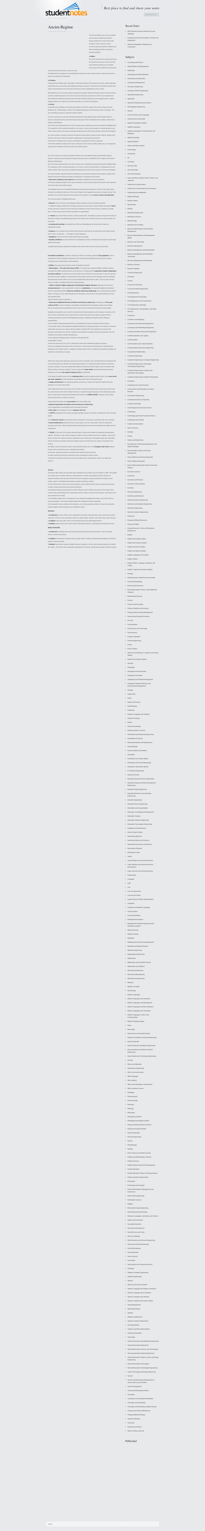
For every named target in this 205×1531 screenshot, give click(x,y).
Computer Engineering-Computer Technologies (143, 377)
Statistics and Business (135, 1317)
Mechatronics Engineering (136, 978)
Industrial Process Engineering (137, 804)
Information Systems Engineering (138, 820)
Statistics (130, 1313)
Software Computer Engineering (138, 1272)
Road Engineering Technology (137, 1212)
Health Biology (132, 706)
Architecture (131, 154)
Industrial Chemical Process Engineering (141, 779)
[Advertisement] (68, 51)
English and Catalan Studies (137, 539)
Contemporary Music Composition (138, 400)
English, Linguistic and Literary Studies (140, 569)
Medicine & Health (133, 986)
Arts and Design (133, 170)
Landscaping (132, 875)
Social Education (133, 1252)
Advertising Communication (136, 78)
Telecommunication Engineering (138, 1345)
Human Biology (132, 746)
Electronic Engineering (135, 508)
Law (129, 887)
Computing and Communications (138, 385)
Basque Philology (133, 196)
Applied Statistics (133, 141)
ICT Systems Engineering (136, 771)
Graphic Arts (131, 694)
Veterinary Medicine (134, 1419)
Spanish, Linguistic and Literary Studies (140, 1301)
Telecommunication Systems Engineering (141, 1353)
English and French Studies (136, 547)
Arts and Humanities (134, 174)
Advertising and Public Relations (138, 74)
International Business (135, 836)
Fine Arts (130, 620)
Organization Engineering (136, 1068)
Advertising (131, 70)
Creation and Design (134, 404)
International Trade (134, 852)
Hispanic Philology (134, 718)
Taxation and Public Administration (139, 1329)
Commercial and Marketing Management (141, 327)
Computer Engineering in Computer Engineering (143, 360)
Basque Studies (133, 200)
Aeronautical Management (136, 82)
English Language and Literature (138, 555)
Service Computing (134, 1236)
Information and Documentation (138, 808)
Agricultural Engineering (135, 95)
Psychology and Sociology (136, 1185)
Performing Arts (132, 1096)
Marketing (131, 938)
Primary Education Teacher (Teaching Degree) (142, 1173)
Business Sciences (134, 264)
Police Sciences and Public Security (139, 1153)
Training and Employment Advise (138, 1390)
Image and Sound (133, 775)
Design (130, 436)
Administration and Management (138, 66)
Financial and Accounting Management (140, 612)
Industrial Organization (135, 800)
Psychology (131, 1181)
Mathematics (132, 958)
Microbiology (132, 990)
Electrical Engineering (135, 492)
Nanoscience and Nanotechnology (139, 1033)
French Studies (132, 649)
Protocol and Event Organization (138, 1177)
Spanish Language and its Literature (139, 1293)
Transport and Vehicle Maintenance (139, 1411)
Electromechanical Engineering (138, 500)
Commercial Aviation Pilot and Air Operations (142, 332)
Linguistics (131, 903)
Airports (130, 111)
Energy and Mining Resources (137, 520)
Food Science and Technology (137, 628)
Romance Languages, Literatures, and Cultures (143, 1216)
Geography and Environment (137, 671)
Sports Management (134, 1305)
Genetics (130, 663)
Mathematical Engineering (136, 954)
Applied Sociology (133, 137)
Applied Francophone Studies (137, 123)
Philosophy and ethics (135, 1117)
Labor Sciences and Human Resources (140, 871)
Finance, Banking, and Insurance (138, 608)
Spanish (130, 1280)
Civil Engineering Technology (137, 297)
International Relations (135, 848)
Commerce (131, 315)
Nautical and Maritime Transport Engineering (142, 1037)
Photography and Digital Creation (138, 1121)
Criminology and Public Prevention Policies (141, 416)
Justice (130, 856)
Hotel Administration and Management (140, 742)
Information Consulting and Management (141, 812)
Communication (133, 340)
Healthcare (131, 710)
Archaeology (132, 150)
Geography (131, 667)
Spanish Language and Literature (138, 1297)
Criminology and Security (136, 420)
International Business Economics (138, 840)
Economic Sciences (134, 472)
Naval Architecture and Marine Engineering (141, 1045)
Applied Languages (134, 127)
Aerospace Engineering (135, 86)
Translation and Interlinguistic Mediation (140, 1398)
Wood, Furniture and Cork (136, 1431)
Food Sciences (132, 632)
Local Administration (134, 915)
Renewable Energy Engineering (138, 1208)
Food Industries (132, 624)
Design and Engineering (135, 440)
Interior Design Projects (135, 832)
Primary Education (133, 1169)
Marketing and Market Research (138, 946)
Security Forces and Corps (136, 1232)
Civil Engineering (133, 293)
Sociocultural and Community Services (140, 1264)
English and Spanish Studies (137, 551)
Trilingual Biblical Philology (136, 1415)
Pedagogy (131, 1092)
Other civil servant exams (136, 1072)
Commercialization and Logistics (138, 336)
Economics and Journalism (136, 484)
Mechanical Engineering (135, 970)
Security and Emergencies (136, 1228)
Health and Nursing (134, 702)
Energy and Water (133, 524)
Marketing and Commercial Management (141, 942)
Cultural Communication (135, 424)
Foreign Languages (134, 636)
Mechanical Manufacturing (136, 974)
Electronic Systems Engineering (138, 512)
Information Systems (134, 816)
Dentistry (130, 432)
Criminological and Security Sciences (140, 408)
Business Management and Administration (141, 250)
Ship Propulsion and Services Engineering (141, 1240)
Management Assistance (135, 919)
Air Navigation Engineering (136, 107)
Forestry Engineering (134, 641)
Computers (131, 381)
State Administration (134, 1309)
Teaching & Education (135, 1333)
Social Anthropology (134, 1248)
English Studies (133, 559)
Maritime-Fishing (133, 934)
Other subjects (132, 1080)
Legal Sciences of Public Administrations (141, 899)
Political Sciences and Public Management (141, 1165)
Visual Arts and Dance (135, 1427)
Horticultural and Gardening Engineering (141, 734)
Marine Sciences (133, 930)
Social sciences (133, 1256)
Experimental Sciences (135, 596)
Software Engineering (135, 1276)
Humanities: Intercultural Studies (138, 767)
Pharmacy (131, 1104)
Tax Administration (133, 1325)
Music (129, 1025)
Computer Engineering (135, 356)
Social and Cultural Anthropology (138, 1244)
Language (131, 879)
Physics (130, 1141)
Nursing (130, 1060)
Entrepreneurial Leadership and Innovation (141, 577)
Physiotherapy (132, 1145)
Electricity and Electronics (136, 496)
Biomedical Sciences (134, 217)
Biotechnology (132, 221)
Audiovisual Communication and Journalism (142, 188)
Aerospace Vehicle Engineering (138, 91)
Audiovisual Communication (137, 184)
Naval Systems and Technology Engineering (142, 1056)
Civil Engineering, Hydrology (137, 305)
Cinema (130, 281)
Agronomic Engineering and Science (139, 103)
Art (128, 158)
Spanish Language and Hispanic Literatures (142, 1289)
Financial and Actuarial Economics (139, 616)
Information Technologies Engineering (140, 824)
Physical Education (134, 1133)
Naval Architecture (133, 1041)
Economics (131, 476)
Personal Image (133, 1100)
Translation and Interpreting (136, 1403)
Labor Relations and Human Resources (140, 860)
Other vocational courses (136, 1088)
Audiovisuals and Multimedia (137, 192)
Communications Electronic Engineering (141, 348)
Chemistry (131, 277)
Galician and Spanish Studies (137, 659)
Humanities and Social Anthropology (139, 763)
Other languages (133, 1076)
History (55, 18)
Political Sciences (133, 1161)
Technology (131, 1337)
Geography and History (135, 675)
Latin (129, 883)
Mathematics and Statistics (136, 966)
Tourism (130, 1376)
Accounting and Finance (135, 62)
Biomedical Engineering (135, 213)
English (130, 535)
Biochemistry (132, 204)
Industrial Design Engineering (137, 789)
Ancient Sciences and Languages (138, 115)
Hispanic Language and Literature (139, 714)
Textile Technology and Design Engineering (142, 1372)
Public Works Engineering (136, 1196)
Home (50, 18)
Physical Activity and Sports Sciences (139, 1125)
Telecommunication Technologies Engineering (142, 1368)
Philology (131, 1108)
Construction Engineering (136, 395)
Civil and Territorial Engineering (138, 289)
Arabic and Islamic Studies (136, 145)
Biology (130, 209)
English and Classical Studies (137, 543)
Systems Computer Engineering (138, 1321)
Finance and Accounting (135, 604)
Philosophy (131, 1112)
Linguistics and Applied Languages (139, 907)
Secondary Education (134, 1224)
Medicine (130, 982)
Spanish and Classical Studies (137, 1285)
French (130, 645)
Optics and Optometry (134, 1064)
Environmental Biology (135, 582)
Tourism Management (135, 1386)
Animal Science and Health (136, 119)
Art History (131, 162)
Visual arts (131, 1423)
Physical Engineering (134, 1137)
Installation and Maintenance (137, 828)
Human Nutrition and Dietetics (137, 750)
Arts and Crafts (132, 166)
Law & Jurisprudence (134, 891)
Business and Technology (136, 242)
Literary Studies (133, 911)
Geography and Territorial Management (140, 679)
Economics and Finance (135, 480)
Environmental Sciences (135, 586)
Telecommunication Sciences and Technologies (143, 1349)
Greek (129, 698)
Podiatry (130, 1149)
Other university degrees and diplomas (140, 1084)
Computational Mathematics (137, 352)
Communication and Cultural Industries (140, 344)
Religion (130, 1204)
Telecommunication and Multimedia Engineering (143, 1341)
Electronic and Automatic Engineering (140, 504)
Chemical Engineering (135, 273)
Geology (130, 690)
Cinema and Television (135, 285)
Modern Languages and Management (140, 1003)
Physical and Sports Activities (137, 1129)
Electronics (131, 516)
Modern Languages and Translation (139, 1011)
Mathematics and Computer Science (139, 962)
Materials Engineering (135, 950)
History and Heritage (134, 726)
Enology (130, 573)
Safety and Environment (135, 1220)
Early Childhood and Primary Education (140, 457)
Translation (131, 1394)
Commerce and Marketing (136, 319)
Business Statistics (134, 268)
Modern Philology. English (136, 1021)
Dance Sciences (133, 428)
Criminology (131, 412)
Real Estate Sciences (134, 1200)
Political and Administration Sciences (139, 1157)
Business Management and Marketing (140, 260)
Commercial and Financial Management (140, 323)
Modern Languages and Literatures (139, 999)
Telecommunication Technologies (138, 1364)
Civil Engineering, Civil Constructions (139, 301)
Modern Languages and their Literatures (141, 1007)
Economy (131, 488)
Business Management (135, 246)
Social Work (131, 1260)
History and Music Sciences (136, 730)
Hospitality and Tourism (135, 738)
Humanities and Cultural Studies (138, 759)
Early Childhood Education (136, 461)
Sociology (131, 1268)
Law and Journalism (134, 895)
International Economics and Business (140, 844)
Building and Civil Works (135, 225)
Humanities (131, 754)
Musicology (131, 1029)
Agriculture (131, 99)
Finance (130, 600)
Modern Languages (134, 995)
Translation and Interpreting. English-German (142, 1407)
